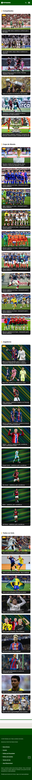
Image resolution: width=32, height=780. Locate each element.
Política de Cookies (8, 756)
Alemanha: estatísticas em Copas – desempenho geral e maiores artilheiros (15, 228)
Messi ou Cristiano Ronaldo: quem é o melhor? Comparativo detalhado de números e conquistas (14, 362)
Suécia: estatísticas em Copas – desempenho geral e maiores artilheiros (15, 311)
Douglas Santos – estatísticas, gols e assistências (14, 465)
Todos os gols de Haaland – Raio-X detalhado (13, 631)
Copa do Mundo (9, 144)
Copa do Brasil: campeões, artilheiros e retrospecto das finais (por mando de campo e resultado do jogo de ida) (15, 135)
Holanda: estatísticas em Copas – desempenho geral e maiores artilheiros (15, 249)
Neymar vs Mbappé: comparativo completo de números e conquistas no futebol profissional (15, 424)
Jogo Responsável (8, 763)
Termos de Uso (7, 760)
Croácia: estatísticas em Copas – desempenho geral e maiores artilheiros (15, 186)
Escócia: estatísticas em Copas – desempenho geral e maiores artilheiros (15, 291)
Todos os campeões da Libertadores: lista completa (14, 93)
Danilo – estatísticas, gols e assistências (12, 504)
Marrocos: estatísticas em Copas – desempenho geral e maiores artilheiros (15, 332)
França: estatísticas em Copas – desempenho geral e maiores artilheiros (15, 270)
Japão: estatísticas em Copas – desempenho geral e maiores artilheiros (14, 207)
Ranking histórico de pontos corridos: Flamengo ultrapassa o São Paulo (14, 73)
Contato (5, 750)
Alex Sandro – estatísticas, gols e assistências (13, 485)
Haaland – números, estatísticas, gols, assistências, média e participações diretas (14, 445)
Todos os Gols (8, 533)
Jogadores (7, 342)
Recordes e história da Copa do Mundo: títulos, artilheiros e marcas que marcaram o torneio (13, 165)
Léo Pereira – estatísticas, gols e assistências (13, 524)
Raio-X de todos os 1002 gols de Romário (12, 692)
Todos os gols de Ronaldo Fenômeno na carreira (14, 592)
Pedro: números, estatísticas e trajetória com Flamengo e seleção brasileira (15, 403)
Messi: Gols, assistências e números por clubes (14, 382)
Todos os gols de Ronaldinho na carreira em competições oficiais (13, 672)
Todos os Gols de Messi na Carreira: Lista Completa (14, 552)
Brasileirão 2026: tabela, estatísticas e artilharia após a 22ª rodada (15, 31)
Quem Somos (6, 747)
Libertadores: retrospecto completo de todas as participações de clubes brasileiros (13, 114)
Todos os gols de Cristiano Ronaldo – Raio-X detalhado (15, 572)
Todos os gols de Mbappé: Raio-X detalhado (13, 612)
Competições (8, 11)
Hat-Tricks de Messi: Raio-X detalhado (11, 651)
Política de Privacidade (9, 753)
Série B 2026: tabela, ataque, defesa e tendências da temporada (14, 52)
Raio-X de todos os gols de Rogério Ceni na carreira (15, 711)
